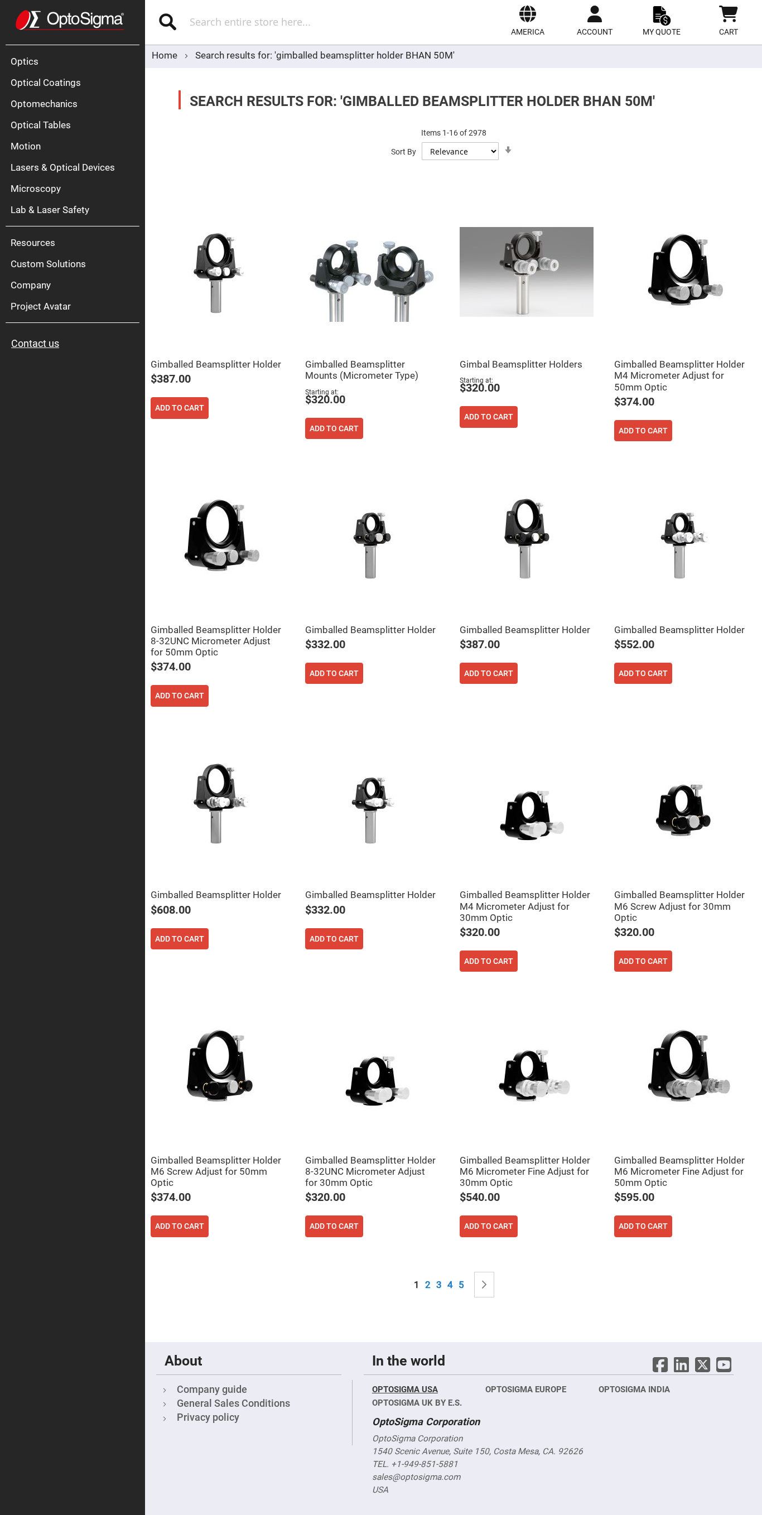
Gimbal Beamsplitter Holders (521, 364)
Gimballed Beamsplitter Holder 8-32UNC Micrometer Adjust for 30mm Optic (370, 1171)
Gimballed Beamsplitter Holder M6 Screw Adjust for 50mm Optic (216, 1171)
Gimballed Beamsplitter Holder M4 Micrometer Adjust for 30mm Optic (525, 906)
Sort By (403, 151)
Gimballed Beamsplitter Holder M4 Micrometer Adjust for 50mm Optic (679, 375)
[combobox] (267, 22)
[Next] (484, 1285)
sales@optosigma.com (416, 1477)
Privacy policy (208, 1417)
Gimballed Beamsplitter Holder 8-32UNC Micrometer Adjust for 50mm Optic (216, 641)
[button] (527, 21)
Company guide (212, 1389)
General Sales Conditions (233, 1403)
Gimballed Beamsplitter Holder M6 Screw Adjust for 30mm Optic (679, 906)
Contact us (35, 343)
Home (166, 55)
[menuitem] (75, 61)
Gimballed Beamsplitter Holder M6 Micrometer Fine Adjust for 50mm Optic (679, 1171)
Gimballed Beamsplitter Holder (216, 364)
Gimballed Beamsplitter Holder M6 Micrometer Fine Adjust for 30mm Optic (525, 1171)
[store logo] (69, 20)
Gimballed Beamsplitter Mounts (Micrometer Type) (361, 370)
